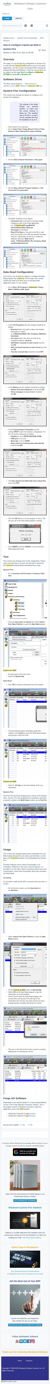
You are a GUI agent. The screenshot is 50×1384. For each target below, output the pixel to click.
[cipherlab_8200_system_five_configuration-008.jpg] (25, 463)
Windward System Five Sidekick (25, 1207)
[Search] (20, 25)
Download (31, 1114)
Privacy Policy (41, 1375)
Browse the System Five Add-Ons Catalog (25, 1325)
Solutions (29, 1361)
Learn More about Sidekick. (32, 1238)
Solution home (9, 38)
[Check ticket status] (26, 25)
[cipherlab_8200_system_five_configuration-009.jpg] (25, 501)
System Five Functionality (27, 38)
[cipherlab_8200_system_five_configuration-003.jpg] (25, 204)
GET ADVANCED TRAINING (25, 1200)
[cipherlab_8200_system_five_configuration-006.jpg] (25, 369)
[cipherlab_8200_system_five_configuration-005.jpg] (25, 307)
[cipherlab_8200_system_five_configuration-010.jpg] (25, 533)
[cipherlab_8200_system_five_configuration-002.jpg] (25, 174)
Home (20, 1361)
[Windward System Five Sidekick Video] (25, 1220)
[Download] (20, 715)
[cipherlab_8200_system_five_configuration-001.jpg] (25, 145)
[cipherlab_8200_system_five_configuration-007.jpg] (25, 412)
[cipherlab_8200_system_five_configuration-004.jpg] (25, 257)
